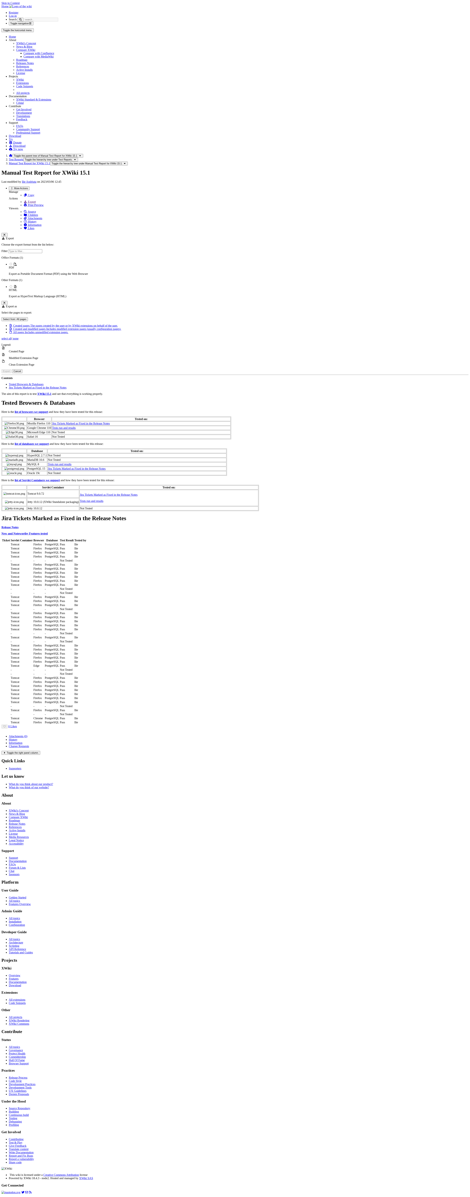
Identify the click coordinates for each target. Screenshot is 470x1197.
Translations (23, 116)
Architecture (16, 942)
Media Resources (19, 837)
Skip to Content (10, 3)
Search (13, 19)
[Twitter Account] (23, 1192)
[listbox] (235, 277)
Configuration (17, 924)
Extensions (22, 83)
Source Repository (19, 1108)
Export (31, 201)
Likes (30, 228)
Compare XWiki (25, 49)
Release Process (18, 1077)
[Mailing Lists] (26, 1192)
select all (6, 338)
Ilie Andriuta (29, 181)
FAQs (19, 126)
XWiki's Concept (26, 43)
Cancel (17, 371)
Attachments (34, 218)
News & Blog (24, 46)
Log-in (13, 15)
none (15, 338)
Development (24, 112)
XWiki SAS (86, 1178)
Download (15, 135)
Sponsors (14, 874)
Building (14, 1111)
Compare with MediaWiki (39, 56)
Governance (16, 1050)
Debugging (15, 1121)
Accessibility (16, 843)
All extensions (17, 999)
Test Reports (16, 159)
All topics (14, 900)
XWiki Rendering (19, 1020)
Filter (4, 251)
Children (32, 215)
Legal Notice (16, 840)
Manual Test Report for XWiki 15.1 (29, 163)
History (32, 221)
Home (12, 36)
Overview (14, 975)
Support (13, 857)
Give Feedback (17, 1145)
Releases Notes (25, 63)
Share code (15, 1162)
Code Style (15, 1080)
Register (13, 12)
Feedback (21, 119)
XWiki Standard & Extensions (33, 99)
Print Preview (35, 205)
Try (11, 139)
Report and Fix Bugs (21, 1155)
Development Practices (22, 1084)
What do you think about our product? (31, 784)
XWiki (20, 79)
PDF (11, 267)
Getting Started (17, 897)
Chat (11, 871)
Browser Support (19, 1063)
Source (31, 211)
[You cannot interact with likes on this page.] (4, 726)
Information (34, 224)
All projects (23, 92)
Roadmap (21, 59)
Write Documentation (21, 1152)
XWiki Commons (19, 1023)
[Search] (20, 20)
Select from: (14, 319)
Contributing (16, 1139)
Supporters (15, 768)
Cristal (20, 102)
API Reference (17, 949)
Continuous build (19, 1114)
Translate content (18, 1149)
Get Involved (23, 109)
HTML (13, 290)
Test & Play (15, 1142)
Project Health (17, 1053)
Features (14, 978)
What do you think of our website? (29, 787)
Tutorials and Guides (21, 952)
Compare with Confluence (39, 53)
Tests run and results (64, 427)
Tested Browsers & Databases (26, 384)
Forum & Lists (17, 867)
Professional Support (28, 132)
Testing (13, 1118)
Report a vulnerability (21, 1159)
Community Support (28, 129)
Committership (17, 1056)
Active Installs (24, 69)
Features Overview (20, 904)
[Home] (10, 155)
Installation (15, 921)
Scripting (14, 945)
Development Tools (20, 1087)
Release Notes (17, 823)
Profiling (14, 1124)
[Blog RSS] (30, 1192)
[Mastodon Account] (10, 1192)
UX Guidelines (17, 1090)
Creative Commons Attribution (61, 1174)
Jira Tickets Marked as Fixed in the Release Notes (37, 387)
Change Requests (19, 746)
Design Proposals (19, 1094)
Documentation (18, 861)
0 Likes (12, 726)
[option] (239, 269)
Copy (30, 195)
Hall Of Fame (17, 1060)
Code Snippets (24, 86)
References (22, 66)
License (20, 73)
